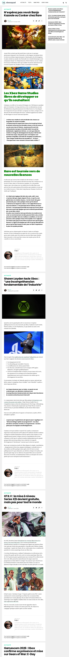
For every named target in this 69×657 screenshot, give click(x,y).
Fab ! (10, 20)
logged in (13, 268)
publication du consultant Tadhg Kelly (25, 357)
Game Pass (36, 2)
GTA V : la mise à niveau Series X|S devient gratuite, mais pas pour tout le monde (56, 17)
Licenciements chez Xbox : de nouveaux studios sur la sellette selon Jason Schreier (56, 38)
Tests (29, 2)
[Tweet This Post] (36, 21)
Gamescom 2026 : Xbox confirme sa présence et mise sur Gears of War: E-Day (56, 23)
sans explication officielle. (11, 601)
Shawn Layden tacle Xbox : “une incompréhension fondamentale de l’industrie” (56, 10)
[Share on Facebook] (33, 21)
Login (28, 266)
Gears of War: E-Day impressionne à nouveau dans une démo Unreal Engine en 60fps (56, 31)
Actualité (23, 2)
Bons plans (45, 2)
